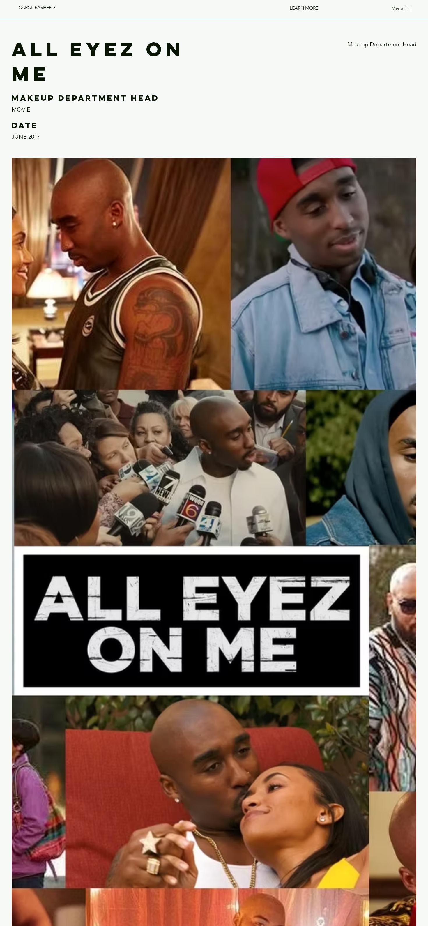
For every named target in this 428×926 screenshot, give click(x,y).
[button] (304, 8)
